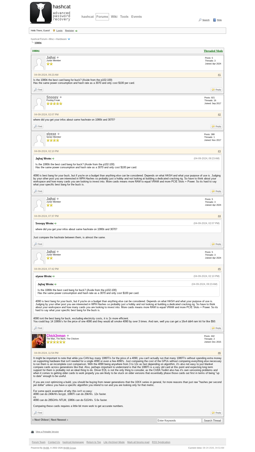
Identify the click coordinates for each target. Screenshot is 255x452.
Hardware (61, 39)
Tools (124, 16)
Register (69, 30)
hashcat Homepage (73, 442)
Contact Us (54, 442)
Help (219, 20)
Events (136, 16)
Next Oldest (41, 419)
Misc (51, 39)
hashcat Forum (39, 39)
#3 (219, 151)
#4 (219, 216)
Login (59, 30)
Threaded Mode (213, 51)
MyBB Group (69, 448)
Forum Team (38, 442)
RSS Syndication (161, 442)
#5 (219, 269)
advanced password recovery (61, 12)
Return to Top (93, 442)
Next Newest (58, 419)
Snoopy (52, 97)
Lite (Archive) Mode (114, 442)
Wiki (114, 16)
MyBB (46, 448)
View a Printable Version (47, 431)
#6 (219, 353)
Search (206, 20)
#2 (219, 114)
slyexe (51, 134)
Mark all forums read (138, 442)
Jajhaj (50, 57)
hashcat (87, 16)
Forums (102, 16)
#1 (219, 74)
